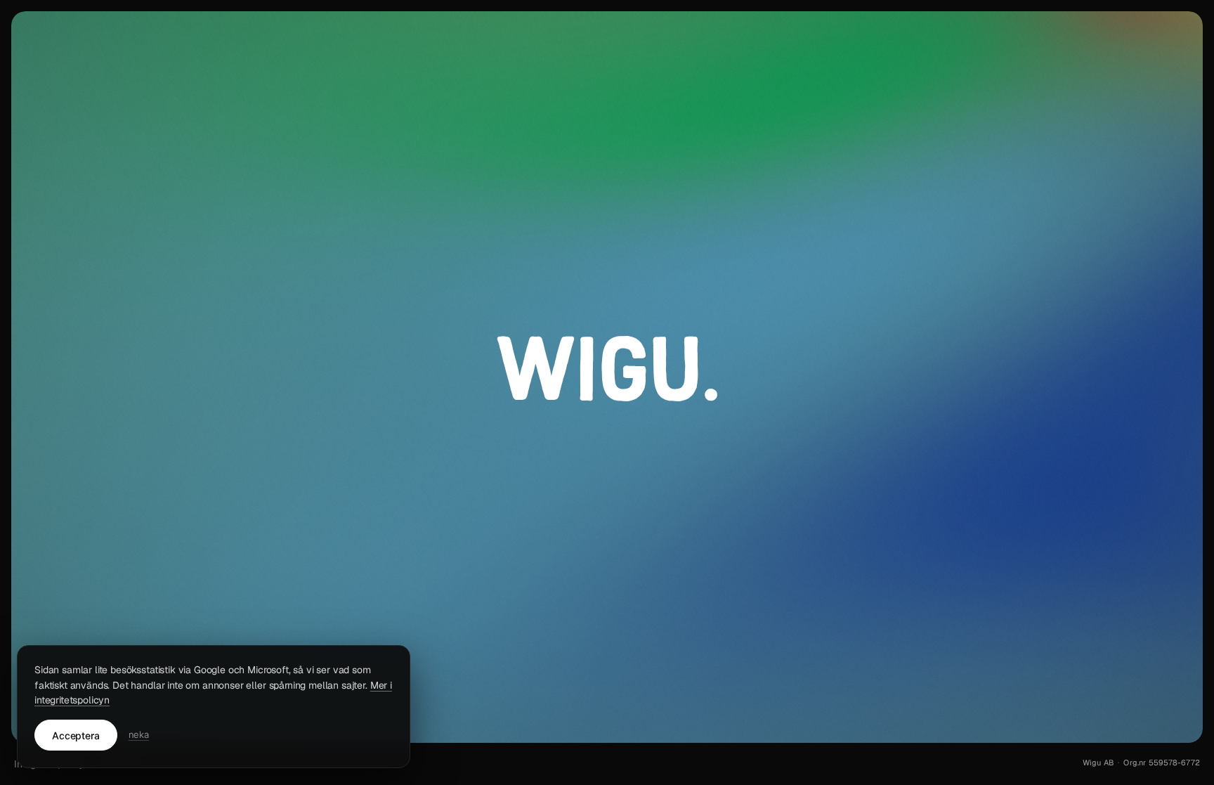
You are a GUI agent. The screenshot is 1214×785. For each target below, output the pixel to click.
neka (139, 734)
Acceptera (76, 735)
